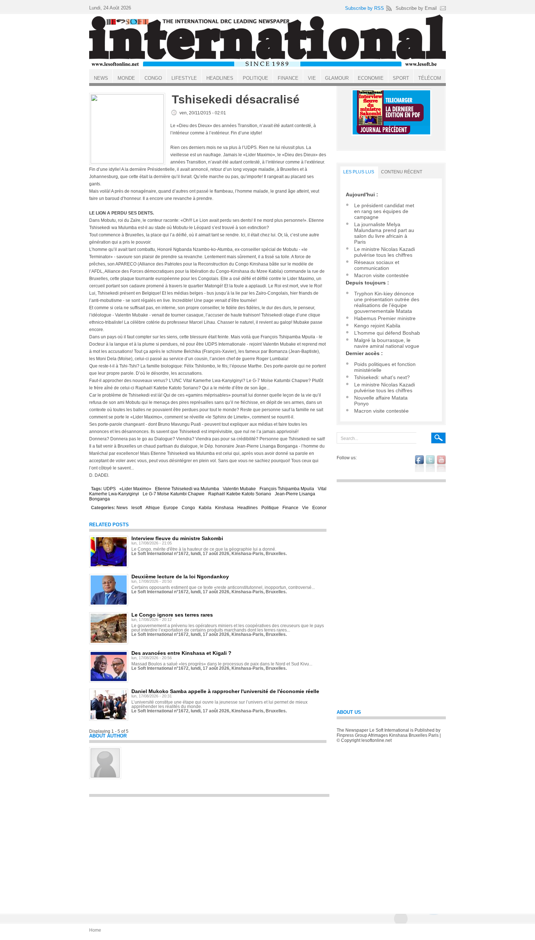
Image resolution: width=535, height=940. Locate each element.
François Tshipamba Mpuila (286, 488)
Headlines (247, 507)
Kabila (205, 507)
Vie (305, 507)
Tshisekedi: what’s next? (382, 377)
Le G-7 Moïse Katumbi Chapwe (174, 493)
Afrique (153, 507)
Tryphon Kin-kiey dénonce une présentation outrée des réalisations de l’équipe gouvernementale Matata (386, 302)
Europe (170, 507)
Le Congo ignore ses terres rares (172, 615)
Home (95, 930)
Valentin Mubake (239, 488)
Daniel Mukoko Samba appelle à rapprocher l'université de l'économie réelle (225, 691)
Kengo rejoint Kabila (377, 326)
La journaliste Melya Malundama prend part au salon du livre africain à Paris (384, 233)
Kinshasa (224, 507)
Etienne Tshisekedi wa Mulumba (187, 488)
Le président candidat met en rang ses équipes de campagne (384, 211)
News (122, 507)
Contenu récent (401, 171)
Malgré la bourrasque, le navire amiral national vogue (386, 343)
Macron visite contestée (381, 275)
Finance (290, 507)
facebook (419, 463)
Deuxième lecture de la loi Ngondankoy (180, 576)
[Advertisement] (209, 852)
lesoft (136, 507)
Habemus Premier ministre (385, 318)
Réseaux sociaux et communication (376, 265)
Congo (188, 507)
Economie (322, 507)
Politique (270, 507)
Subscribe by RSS (364, 8)
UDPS (109, 488)
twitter (430, 463)
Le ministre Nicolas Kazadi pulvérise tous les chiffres (384, 252)
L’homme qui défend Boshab (387, 333)
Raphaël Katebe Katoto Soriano (239, 493)
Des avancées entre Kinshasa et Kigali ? (181, 653)
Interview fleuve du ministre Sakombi (177, 538)
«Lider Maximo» (135, 488)
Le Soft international (267, 41)
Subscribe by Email (416, 8)
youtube (441, 463)
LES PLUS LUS (358, 171)
